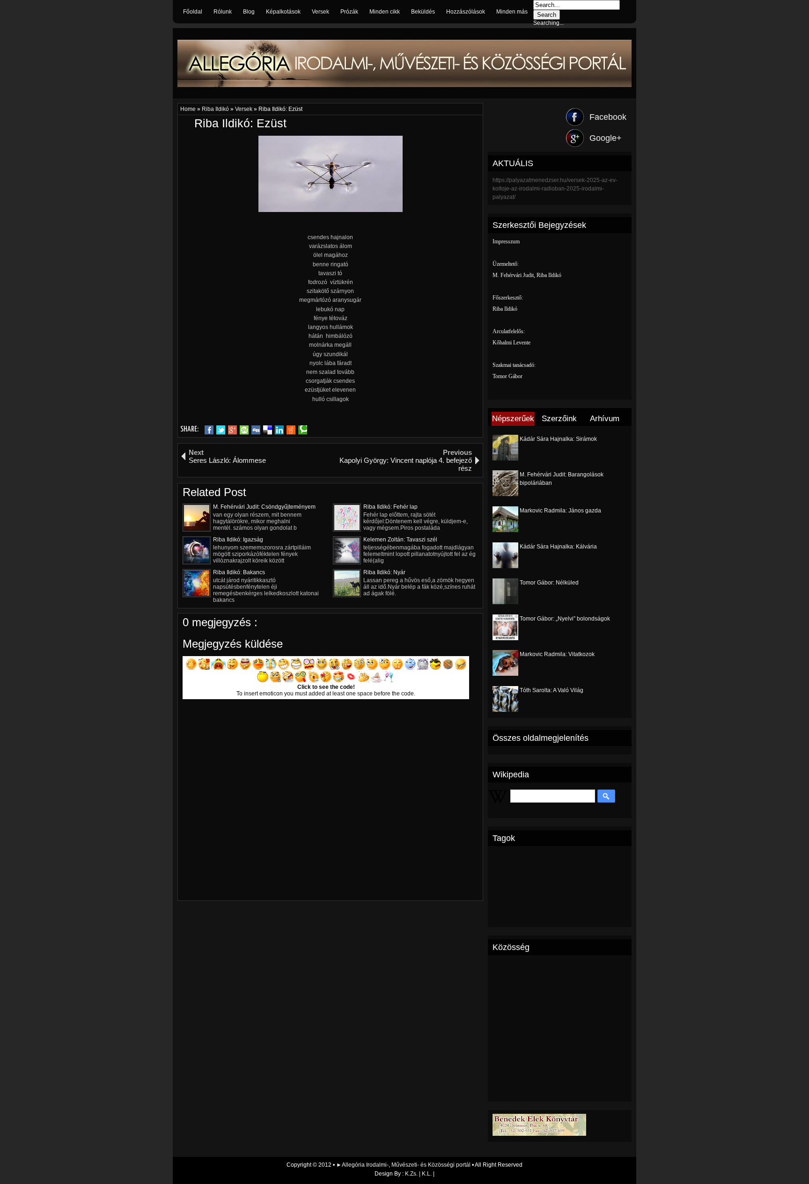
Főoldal (192, 11)
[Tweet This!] (220, 430)
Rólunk (222, 11)
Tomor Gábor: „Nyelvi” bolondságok (565, 618)
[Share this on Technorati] (302, 430)
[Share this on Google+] (232, 430)
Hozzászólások (465, 11)
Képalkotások (283, 11)
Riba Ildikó (216, 109)
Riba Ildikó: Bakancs (239, 572)
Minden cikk (384, 11)
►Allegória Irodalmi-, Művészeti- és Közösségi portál (404, 1165)
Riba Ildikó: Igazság (238, 539)
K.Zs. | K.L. (418, 1173)
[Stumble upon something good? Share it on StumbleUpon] (244, 430)
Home (188, 109)
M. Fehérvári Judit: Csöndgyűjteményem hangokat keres (264, 507)
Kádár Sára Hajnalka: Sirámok (558, 439)
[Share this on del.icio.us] (267, 430)
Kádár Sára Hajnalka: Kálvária (558, 546)
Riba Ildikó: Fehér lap (390, 507)
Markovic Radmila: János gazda (560, 510)
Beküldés (423, 11)
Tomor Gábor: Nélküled (549, 582)
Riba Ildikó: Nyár (384, 572)
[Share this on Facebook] (209, 430)
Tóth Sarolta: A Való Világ (551, 690)
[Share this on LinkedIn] (279, 430)
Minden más (512, 11)
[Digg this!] (255, 430)
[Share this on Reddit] (291, 430)
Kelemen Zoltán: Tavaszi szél (400, 539)
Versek (320, 11)
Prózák (349, 11)
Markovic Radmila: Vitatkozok (557, 654)
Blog (249, 11)
